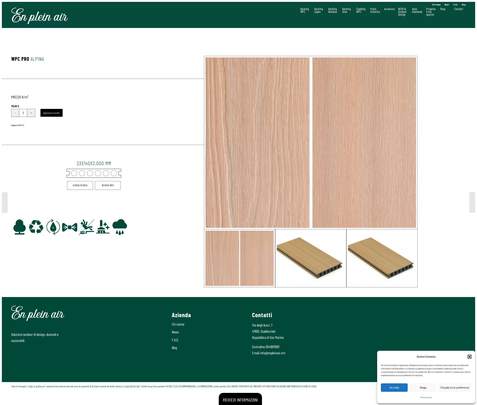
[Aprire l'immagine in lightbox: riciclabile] (40, 231)
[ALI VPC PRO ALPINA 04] (310, 258)
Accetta (394, 387)
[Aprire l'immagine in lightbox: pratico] (107, 231)
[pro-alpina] (311, 142)
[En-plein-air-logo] (39, 16)
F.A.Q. (455, 4)
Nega (423, 387)
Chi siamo (436, 4)
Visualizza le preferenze (454, 387)
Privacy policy (426, 397)
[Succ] (168, 227)
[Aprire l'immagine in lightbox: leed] (57, 231)
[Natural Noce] (5, 202)
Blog (464, 4)
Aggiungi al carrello (51, 113)
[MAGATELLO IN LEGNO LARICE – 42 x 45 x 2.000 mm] (472, 202)
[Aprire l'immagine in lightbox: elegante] (74, 231)
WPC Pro (21, 125)
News (447, 4)
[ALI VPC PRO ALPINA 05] (382, 258)
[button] (469, 357)
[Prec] (19, 227)
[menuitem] (436, 5)
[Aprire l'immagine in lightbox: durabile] (124, 231)
